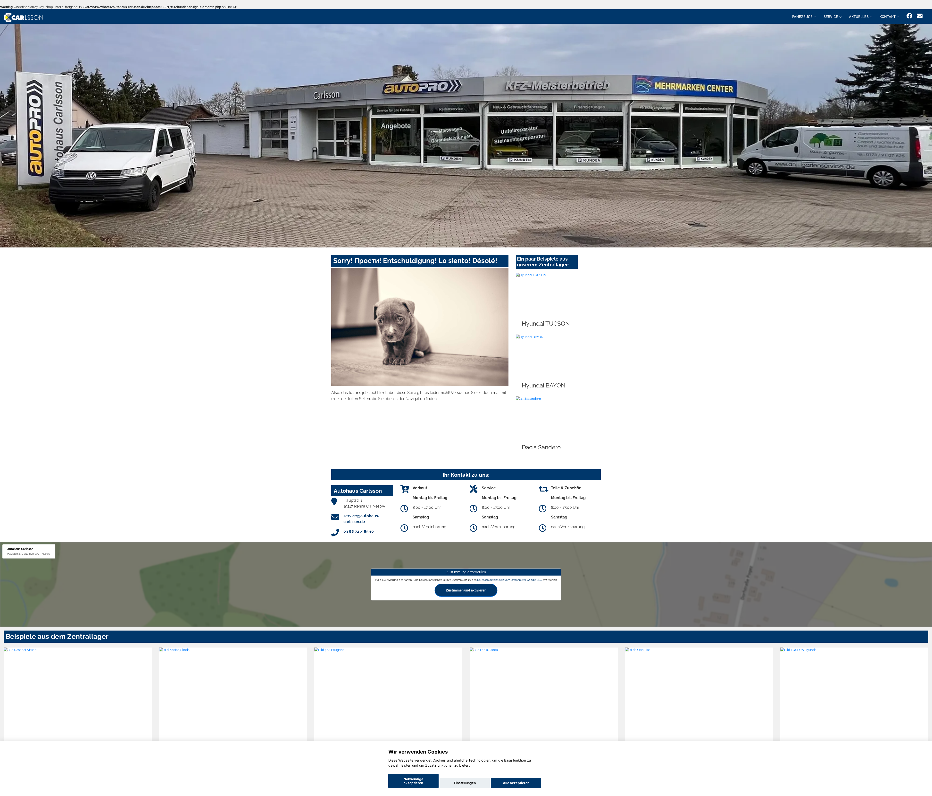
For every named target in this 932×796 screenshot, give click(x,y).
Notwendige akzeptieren (413, 781)
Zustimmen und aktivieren (466, 590)
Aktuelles (859, 17)
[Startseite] (23, 17)
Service (831, 17)
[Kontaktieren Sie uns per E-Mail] (920, 15)
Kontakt (888, 17)
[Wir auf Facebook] (909, 15)
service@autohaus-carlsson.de (361, 519)
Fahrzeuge (802, 17)
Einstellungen (465, 783)
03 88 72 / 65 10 (358, 531)
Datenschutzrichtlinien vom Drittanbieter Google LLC (509, 580)
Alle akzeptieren (516, 783)
